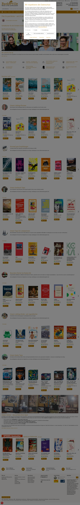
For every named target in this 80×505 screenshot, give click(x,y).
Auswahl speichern (50, 33)
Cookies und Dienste (33, 37)
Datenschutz (41, 37)
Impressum (48, 37)
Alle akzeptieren (28, 34)
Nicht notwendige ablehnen (39, 33)
